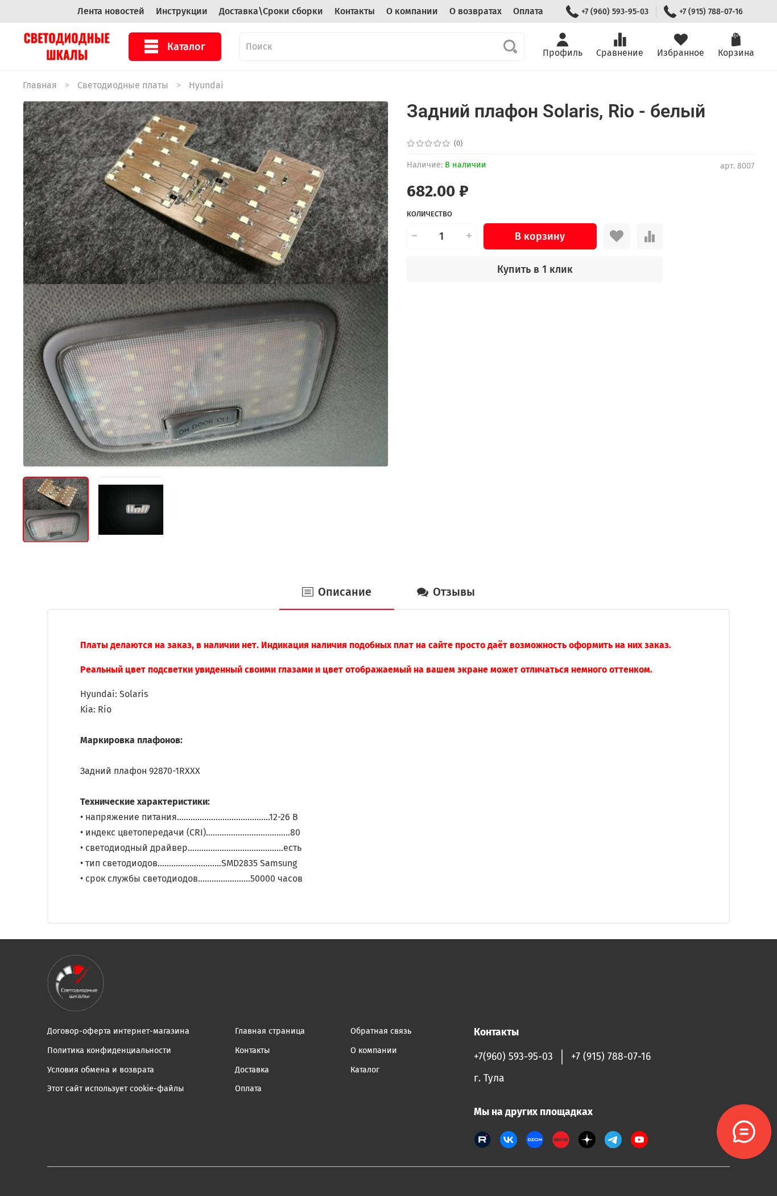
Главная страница (270, 1031)
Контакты (354, 11)
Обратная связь (380, 1031)
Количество (429, 214)
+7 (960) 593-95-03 (614, 12)
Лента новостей (110, 11)
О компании (412, 11)
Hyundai (206, 85)
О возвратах (475, 11)
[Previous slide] (41, 283)
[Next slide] (370, 283)
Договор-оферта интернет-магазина (118, 1031)
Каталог (186, 46)
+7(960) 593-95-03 (513, 1057)
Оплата (528, 11)
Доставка (252, 1070)
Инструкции (182, 11)
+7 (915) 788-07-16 (711, 12)
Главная (40, 85)
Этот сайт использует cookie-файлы (115, 1088)
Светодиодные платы (122, 85)
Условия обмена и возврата (100, 1070)
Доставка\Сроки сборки (271, 11)
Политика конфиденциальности (109, 1050)
